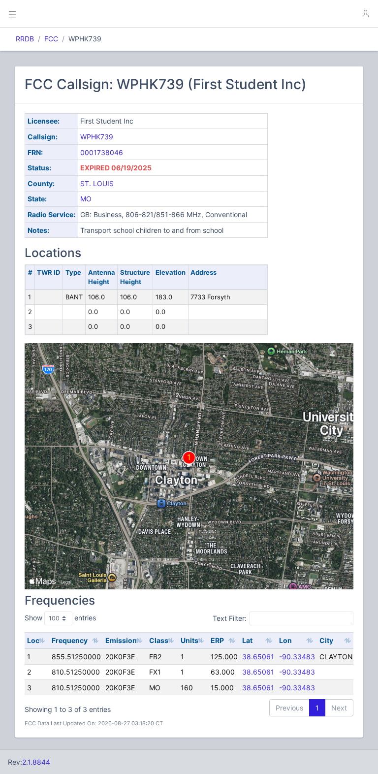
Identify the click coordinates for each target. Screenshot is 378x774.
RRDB (25, 38)
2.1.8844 (36, 762)
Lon (285, 640)
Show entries (60, 617)
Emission (121, 640)
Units (189, 640)
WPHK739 (96, 136)
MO (86, 198)
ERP (217, 640)
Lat (247, 640)
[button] (365, 14)
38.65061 (258, 656)
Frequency (70, 640)
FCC (51, 38)
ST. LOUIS (97, 183)
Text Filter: (230, 618)
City (326, 640)
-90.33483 (297, 656)
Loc (33, 640)
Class (158, 640)
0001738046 (101, 152)
